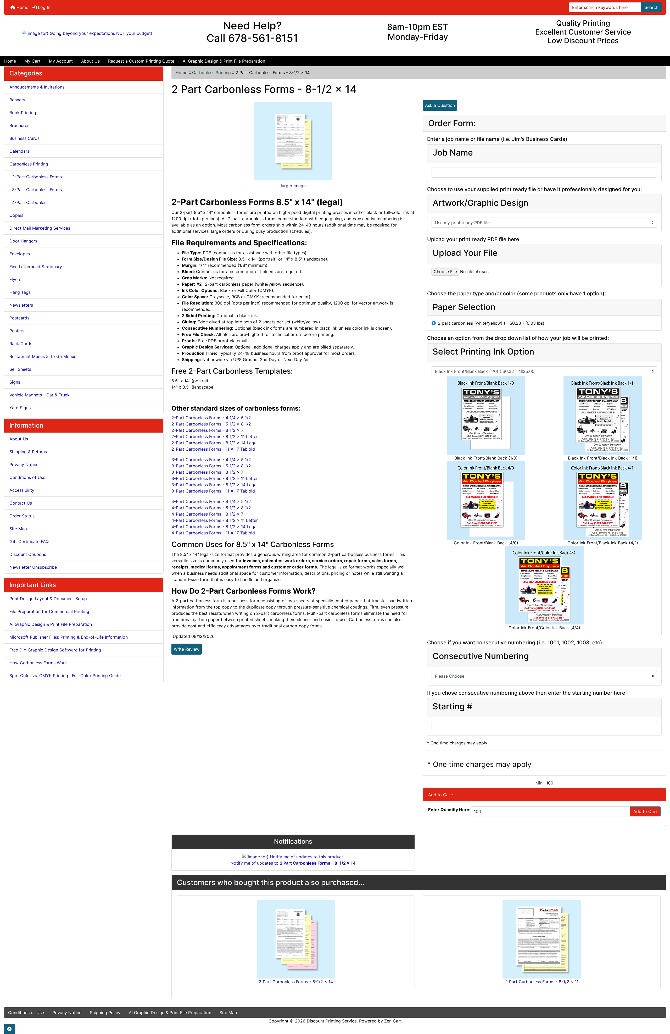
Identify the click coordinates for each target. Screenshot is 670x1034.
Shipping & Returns (28, 451)
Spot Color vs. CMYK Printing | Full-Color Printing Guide (65, 675)
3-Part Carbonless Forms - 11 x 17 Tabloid (213, 491)
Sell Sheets (20, 369)
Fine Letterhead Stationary (35, 266)
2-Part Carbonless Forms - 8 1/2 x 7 (207, 430)
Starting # (452, 706)
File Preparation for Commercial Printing (49, 611)
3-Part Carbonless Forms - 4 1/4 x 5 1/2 (211, 459)
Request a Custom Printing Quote (141, 61)
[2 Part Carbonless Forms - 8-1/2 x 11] (541, 939)
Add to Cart (645, 811)
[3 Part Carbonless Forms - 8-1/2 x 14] (296, 939)
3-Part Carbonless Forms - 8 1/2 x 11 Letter (214, 478)
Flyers (15, 279)
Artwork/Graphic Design (480, 203)
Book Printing (22, 112)
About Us (90, 61)
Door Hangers (23, 241)
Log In (43, 7)
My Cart (32, 61)
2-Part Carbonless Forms (35, 176)
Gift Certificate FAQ (29, 541)
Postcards (19, 317)
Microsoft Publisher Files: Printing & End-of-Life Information (68, 637)
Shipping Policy (105, 1012)
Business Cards (24, 138)
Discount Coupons (27, 554)
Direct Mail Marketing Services (39, 228)
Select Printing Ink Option (483, 352)
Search (651, 7)
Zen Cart (393, 1021)
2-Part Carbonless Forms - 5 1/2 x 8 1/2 (211, 424)
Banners (17, 99)
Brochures (19, 125)
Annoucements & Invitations (36, 87)
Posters (16, 330)
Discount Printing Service (332, 1021)
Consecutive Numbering (481, 656)
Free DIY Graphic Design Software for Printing (55, 650)
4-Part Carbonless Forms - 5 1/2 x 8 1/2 (211, 507)
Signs (14, 382)
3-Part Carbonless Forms (35, 189)
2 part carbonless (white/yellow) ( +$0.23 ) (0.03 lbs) (491, 323)
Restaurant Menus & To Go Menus (42, 356)
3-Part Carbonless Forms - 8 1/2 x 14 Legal (214, 484)
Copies (16, 215)
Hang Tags (20, 292)
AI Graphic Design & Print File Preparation (224, 61)
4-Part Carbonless (28, 202)
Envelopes (19, 253)
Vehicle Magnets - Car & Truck (39, 394)
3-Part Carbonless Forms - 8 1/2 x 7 (207, 472)
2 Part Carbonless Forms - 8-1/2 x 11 (541, 981)
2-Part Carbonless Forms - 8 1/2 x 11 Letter (214, 436)
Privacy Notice (23, 464)
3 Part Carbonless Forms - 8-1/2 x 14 (296, 981)
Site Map (18, 528)
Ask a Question (440, 105)
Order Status (22, 515)
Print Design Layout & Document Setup (48, 598)
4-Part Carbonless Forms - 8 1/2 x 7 (207, 514)
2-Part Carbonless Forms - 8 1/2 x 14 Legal (214, 442)
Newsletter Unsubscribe (33, 567)
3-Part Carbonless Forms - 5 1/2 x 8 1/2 (211, 465)
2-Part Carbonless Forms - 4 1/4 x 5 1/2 (211, 417)
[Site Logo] (87, 33)
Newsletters (21, 305)
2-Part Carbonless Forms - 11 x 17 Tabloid (213, 449)
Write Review (186, 649)
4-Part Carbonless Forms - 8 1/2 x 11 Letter (214, 520)
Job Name (453, 153)
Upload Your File (465, 253)
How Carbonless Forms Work (38, 662)
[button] (9, 1029)
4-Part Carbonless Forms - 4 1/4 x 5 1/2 (211, 501)
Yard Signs (20, 407)
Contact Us (20, 503)
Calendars (19, 151)
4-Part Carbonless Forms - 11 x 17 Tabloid (213, 532)
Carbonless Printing (211, 72)
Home (21, 7)
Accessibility (21, 490)
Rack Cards (20, 343)
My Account (61, 61)
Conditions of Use (27, 477)
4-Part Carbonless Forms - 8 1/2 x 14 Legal (214, 526)
